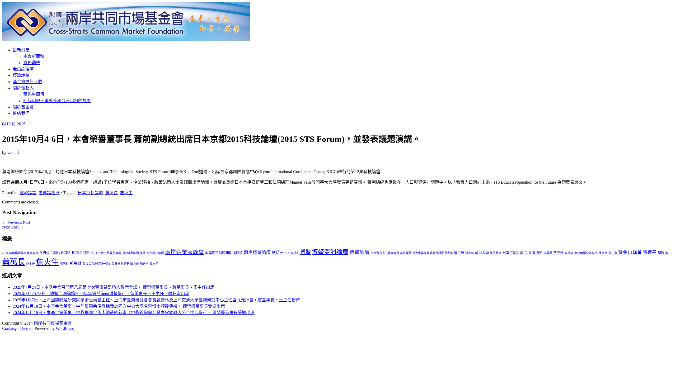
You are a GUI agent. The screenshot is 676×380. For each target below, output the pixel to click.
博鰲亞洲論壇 (330, 251)
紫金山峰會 (630, 252)
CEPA (55, 253)
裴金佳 (30, 263)
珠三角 (612, 252)
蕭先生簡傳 (33, 94)
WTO (93, 252)
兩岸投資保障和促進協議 (224, 253)
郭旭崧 (64, 263)
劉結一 (278, 252)
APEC (44, 252)
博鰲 (305, 252)
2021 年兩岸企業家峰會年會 (20, 252)
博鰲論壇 (359, 252)
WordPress (65, 328)
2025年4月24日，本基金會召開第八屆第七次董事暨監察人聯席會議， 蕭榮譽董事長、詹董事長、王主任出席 (113, 287)
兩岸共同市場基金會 (53, 323)
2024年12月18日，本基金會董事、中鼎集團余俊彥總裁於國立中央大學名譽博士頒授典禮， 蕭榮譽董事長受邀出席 (119, 306)
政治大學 (482, 253)
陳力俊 (134, 263)
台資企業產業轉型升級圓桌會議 (432, 252)
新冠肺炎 (495, 252)
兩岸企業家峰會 (184, 252)
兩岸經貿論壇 (257, 252)
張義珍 (469, 252)
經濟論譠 (21, 75)
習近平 (649, 252)
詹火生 (126, 193)
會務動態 (31, 62)
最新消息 (21, 50)
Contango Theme (16, 328)
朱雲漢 (547, 252)
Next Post (13, 227)
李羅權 (569, 252)
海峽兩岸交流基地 (586, 252)
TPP (86, 252)
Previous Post (16, 222)
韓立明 (154, 263)
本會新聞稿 (33, 56)
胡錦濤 (663, 253)
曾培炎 (537, 253)
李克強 (558, 253)
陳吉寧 (144, 263)
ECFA (66, 252)
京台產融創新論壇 (133, 252)
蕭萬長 (111, 193)
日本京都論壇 (90, 193)
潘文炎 (603, 252)
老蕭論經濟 (23, 69)
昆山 (527, 253)
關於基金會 (23, 107)
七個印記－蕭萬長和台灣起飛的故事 (57, 100)
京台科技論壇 (155, 252)
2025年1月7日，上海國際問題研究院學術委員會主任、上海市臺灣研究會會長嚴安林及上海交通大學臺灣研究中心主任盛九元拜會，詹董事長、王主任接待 (156, 300)
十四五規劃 (292, 252)
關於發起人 (23, 88)
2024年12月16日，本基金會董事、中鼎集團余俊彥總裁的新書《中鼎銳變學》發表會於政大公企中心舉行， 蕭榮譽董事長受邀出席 (134, 312)
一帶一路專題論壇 (109, 252)
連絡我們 (21, 113)
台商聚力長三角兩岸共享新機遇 (390, 252)
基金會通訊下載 (27, 81)
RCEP (77, 252)
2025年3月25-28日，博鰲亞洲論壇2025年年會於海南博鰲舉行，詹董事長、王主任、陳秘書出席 (101, 293)
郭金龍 (76, 263)
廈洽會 (459, 253)
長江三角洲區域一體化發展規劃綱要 (106, 263)
